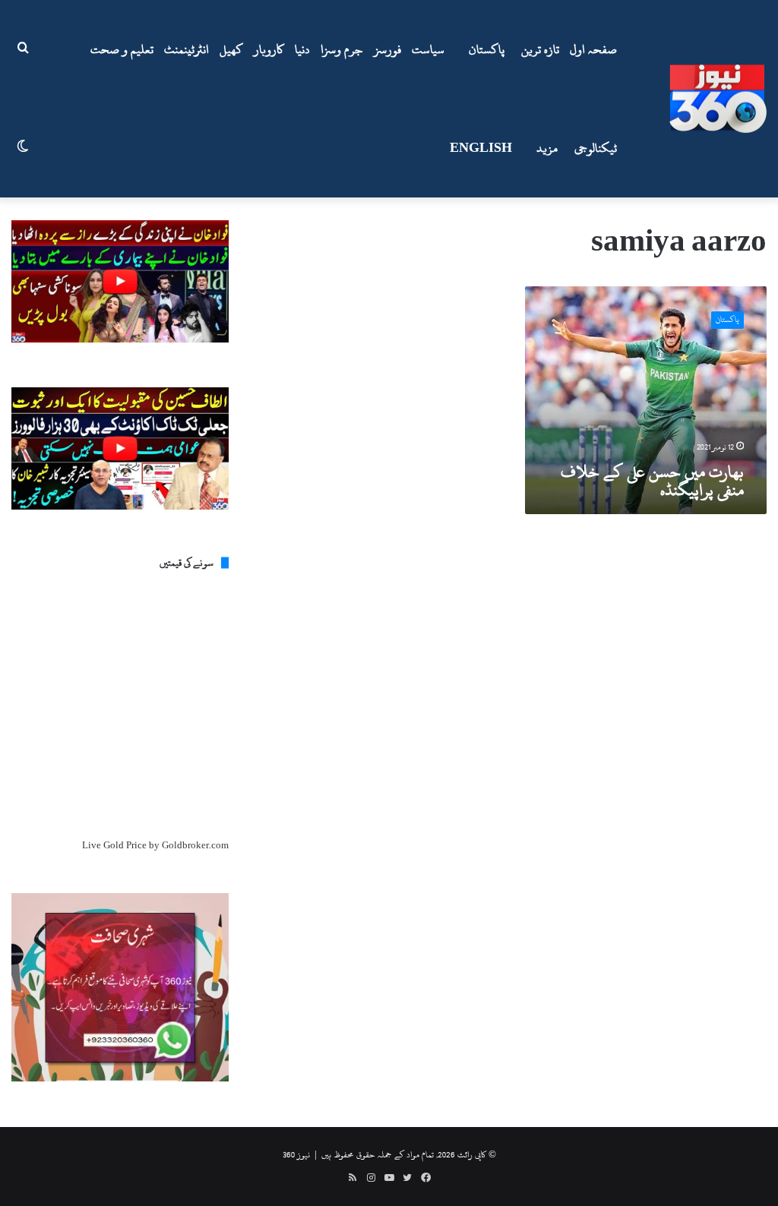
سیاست (428, 49)
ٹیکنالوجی (595, 148)
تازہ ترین (540, 49)
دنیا (302, 49)
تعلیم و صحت (121, 49)
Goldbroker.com (195, 845)
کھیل (231, 49)
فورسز (387, 49)
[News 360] (718, 99)
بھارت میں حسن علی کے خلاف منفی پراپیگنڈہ (652, 480)
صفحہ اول (593, 49)
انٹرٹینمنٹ (186, 49)
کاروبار (269, 49)
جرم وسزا (342, 49)
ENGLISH (481, 148)
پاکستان (486, 49)
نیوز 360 (296, 1154)
